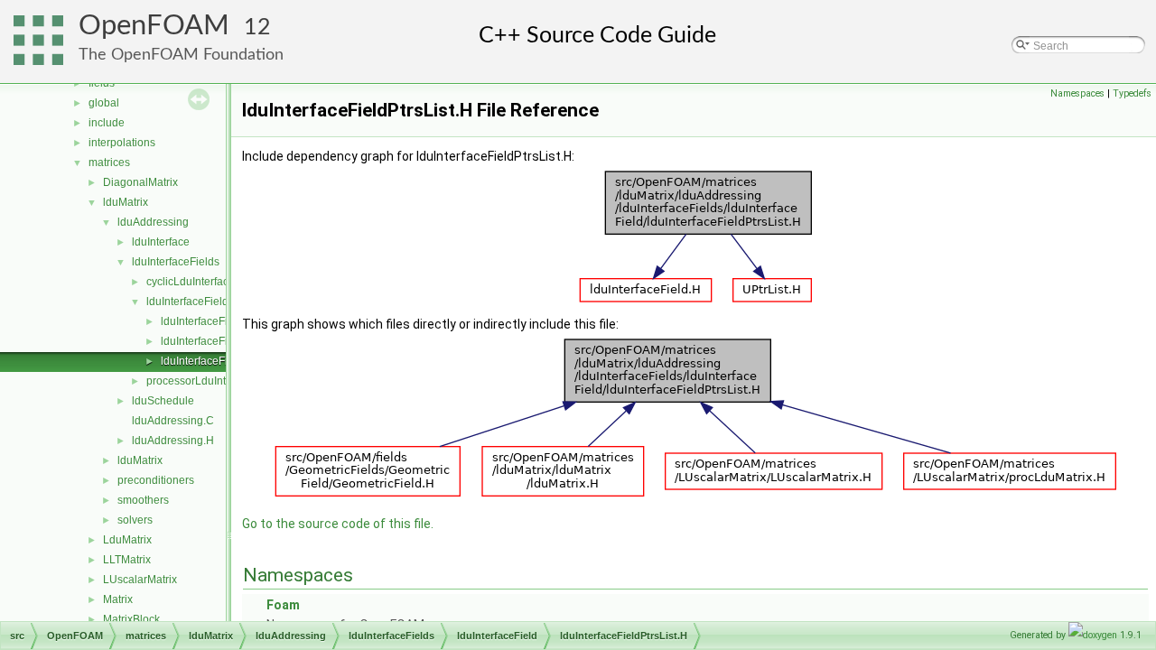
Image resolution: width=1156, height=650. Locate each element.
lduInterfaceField (187, 301)
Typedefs (1132, 93)
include (107, 122)
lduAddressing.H (173, 440)
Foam (283, 605)
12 (257, 27)
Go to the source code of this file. (338, 523)
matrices (109, 162)
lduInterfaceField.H (207, 341)
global (104, 103)
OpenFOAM (154, 26)
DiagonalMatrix (140, 182)
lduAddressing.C (173, 420)
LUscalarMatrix (140, 579)
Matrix (118, 599)
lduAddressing (153, 222)
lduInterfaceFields (175, 261)
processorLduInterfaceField (213, 381)
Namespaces (1077, 93)
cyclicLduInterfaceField (202, 281)
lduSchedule (163, 401)
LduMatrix (127, 540)
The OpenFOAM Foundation (181, 54)
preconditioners (155, 480)
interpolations (122, 142)
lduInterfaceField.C (207, 321)
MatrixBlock (131, 619)
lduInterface (161, 242)
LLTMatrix (127, 559)
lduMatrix (125, 202)
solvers (135, 520)
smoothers (143, 500)
